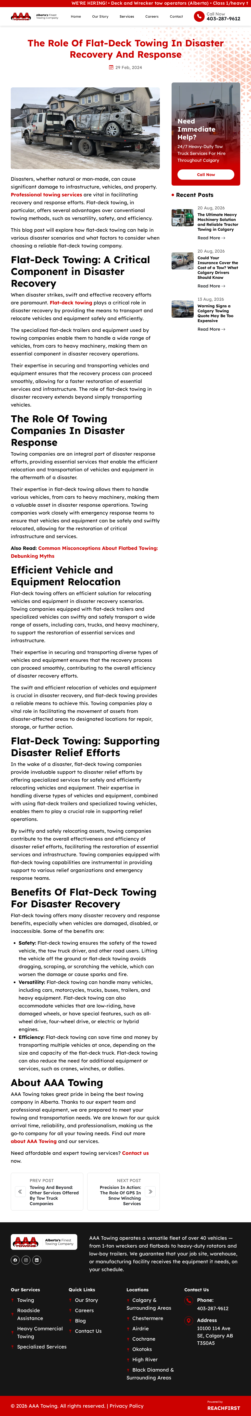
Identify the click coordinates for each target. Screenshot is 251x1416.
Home (76, 16)
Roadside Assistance (30, 1314)
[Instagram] (26, 1260)
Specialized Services (42, 1347)
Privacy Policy (127, 1406)
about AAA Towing (34, 1141)
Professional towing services (46, 194)
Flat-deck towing (71, 303)
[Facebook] (15, 1260)
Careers (152, 16)
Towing (25, 1300)
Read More (209, 237)
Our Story (100, 16)
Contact (176, 16)
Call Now (206, 174)
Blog (80, 1321)
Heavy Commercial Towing (40, 1332)
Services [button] (127, 16)
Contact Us (88, 1331)
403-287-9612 (212, 1308)
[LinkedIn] (36, 1260)
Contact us (135, 1153)
